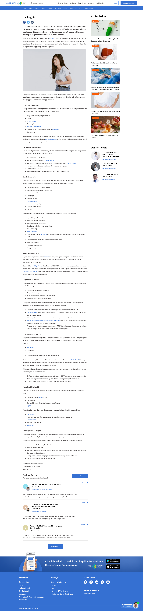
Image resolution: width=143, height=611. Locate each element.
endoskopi (55, 129)
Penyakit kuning (32, 201)
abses (40, 397)
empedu (51, 38)
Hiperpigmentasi (32, 231)
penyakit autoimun (51, 139)
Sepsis (29, 406)
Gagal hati (30, 414)
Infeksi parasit (31, 121)
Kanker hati (30, 425)
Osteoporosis (31, 420)
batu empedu (49, 160)
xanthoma (44, 234)
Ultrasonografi (32, 312)
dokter (46, 257)
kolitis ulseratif (71, 163)
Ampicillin (30, 347)
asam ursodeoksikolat (71, 360)
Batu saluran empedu (34, 126)
